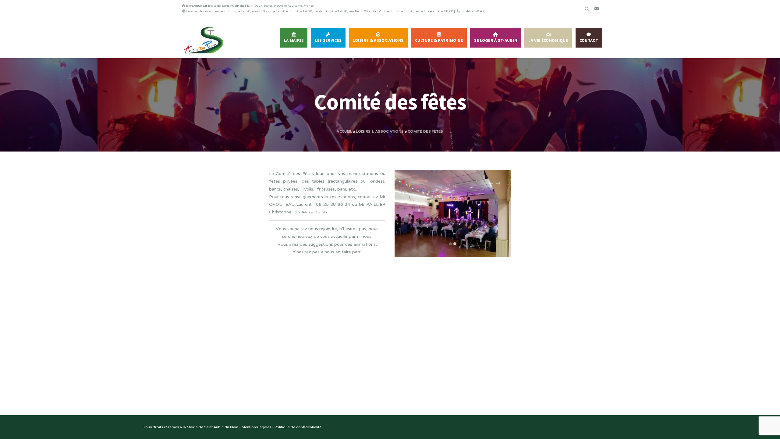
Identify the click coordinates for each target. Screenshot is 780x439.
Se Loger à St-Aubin (495, 40)
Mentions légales (256, 427)
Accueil (344, 131)
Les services (328, 40)
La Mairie (293, 40)
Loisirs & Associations (378, 40)
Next (498, 186)
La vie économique (548, 40)
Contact (589, 40)
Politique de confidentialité (298, 427)
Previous (491, 186)
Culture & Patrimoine (439, 40)
